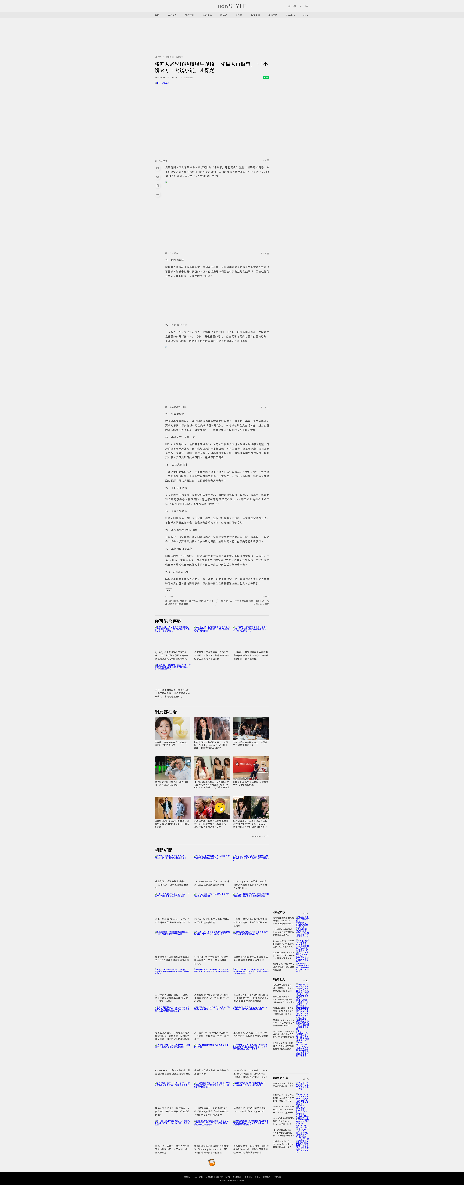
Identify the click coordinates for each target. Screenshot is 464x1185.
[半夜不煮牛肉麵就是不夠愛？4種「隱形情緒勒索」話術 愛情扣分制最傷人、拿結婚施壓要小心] (173, 676)
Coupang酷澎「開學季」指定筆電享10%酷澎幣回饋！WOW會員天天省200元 (250, 884)
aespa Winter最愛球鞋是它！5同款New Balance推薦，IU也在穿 (283, 1122)
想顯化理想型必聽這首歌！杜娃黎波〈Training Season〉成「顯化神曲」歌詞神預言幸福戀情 (211, 745)
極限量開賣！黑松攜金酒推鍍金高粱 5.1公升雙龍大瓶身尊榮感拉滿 (172, 958)
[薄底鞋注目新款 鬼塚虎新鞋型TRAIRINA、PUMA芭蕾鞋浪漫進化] (173, 867)
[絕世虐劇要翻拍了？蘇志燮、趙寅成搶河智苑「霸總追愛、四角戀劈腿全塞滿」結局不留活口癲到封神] (173, 1018)
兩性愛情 (170, 57)
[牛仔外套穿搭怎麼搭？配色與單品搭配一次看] (212, 1056)
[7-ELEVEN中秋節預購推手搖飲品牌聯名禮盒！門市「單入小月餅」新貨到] (212, 943)
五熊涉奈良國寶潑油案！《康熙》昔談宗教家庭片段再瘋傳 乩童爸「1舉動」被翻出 (172, 998)
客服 (201, 1177)
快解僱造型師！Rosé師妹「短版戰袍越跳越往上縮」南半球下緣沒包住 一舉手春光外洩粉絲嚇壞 (251, 1149)
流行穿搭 (189, 15)
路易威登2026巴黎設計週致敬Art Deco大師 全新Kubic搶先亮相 (250, 1110)
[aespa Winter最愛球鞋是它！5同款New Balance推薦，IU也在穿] (302, 1121)
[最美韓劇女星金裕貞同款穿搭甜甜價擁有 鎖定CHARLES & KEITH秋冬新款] (212, 980)
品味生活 (255, 15)
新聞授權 (209, 1177)
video (306, 15)
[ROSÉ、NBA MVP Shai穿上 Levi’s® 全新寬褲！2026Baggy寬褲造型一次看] (302, 1109)
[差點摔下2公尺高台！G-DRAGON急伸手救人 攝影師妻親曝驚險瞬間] (251, 1018)
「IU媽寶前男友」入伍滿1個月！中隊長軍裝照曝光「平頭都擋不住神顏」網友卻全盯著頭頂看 (211, 1111)
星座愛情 (272, 15)
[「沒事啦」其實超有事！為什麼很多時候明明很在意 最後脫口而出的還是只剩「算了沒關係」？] (251, 638)
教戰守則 (180, 57)
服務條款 (219, 1177)
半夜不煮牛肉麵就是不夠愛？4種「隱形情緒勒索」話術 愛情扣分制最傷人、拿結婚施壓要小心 (172, 693)
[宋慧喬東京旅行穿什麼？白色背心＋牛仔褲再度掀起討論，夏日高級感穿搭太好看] (302, 1144)
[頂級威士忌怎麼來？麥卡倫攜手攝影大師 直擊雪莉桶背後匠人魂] (251, 943)
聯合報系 (248, 1177)
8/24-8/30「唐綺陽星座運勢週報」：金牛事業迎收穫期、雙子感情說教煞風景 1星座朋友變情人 (171, 655)
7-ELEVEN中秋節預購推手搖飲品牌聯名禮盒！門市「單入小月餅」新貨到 (211, 960)
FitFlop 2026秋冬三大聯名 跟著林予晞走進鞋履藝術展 (250, 783)
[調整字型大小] (157, 194)
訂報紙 (257, 1177)
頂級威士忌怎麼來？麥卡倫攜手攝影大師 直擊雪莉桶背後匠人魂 (250, 958)
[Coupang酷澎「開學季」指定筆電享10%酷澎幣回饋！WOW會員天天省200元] (251, 867)
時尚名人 (172, 15)
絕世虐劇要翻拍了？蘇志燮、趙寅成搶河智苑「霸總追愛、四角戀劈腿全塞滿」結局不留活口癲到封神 (172, 1036)
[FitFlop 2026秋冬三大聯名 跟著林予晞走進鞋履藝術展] (212, 905)
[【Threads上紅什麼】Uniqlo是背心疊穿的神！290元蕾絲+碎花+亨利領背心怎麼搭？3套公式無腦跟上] (302, 1132)
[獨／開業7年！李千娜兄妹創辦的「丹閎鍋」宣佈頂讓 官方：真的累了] (212, 1018)
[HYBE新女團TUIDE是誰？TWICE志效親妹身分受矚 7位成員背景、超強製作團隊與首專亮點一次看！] (251, 1056)
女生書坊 (290, 15)
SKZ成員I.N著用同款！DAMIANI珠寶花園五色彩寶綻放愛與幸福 (211, 883)
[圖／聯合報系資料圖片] (217, 375)
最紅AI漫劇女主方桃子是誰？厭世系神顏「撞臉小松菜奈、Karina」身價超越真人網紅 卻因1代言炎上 (250, 824)
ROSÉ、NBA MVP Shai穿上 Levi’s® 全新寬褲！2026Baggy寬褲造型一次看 (284, 1111)
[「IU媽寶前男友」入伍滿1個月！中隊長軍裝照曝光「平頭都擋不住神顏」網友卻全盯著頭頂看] (212, 1094)
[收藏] (157, 185)
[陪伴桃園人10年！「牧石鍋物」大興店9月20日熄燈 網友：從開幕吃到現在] (173, 1094)
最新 (157, 15)
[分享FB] (157, 168)
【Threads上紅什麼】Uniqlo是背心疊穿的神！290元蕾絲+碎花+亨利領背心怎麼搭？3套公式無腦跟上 (212, 784)
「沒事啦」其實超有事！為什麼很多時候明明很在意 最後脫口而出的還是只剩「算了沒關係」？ (250, 655)
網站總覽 (277, 1177)
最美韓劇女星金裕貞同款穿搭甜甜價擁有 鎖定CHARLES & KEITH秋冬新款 (172, 824)
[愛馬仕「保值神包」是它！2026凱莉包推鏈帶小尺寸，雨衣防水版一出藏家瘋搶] (173, 1132)
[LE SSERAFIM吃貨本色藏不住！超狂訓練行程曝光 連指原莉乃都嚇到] (173, 1056)
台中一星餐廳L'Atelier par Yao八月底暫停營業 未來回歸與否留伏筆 (172, 921)
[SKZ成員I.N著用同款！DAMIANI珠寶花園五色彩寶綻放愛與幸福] (212, 867)
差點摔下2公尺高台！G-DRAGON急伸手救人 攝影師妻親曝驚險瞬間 (250, 1034)
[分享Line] (157, 177)
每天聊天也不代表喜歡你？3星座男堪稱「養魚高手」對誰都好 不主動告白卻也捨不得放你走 (211, 655)
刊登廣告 (187, 1177)
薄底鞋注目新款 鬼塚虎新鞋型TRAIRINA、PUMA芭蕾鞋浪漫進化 (171, 884)
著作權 (228, 1177)
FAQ (195, 1177)
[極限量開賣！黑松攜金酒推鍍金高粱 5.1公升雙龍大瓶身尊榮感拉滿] (173, 943)
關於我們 (267, 1177)
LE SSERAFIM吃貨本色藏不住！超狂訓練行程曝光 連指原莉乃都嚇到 (172, 1072)
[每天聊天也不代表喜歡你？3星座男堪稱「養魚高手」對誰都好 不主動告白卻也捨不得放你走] (212, 638)
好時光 (223, 15)
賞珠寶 (239, 15)
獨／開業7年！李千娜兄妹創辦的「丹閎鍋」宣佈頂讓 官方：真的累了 (211, 1036)
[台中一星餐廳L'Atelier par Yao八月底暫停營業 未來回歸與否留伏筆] (173, 905)
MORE (305, 913)
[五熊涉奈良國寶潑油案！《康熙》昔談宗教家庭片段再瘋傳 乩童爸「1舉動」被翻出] (173, 980)
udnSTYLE (159, 57)
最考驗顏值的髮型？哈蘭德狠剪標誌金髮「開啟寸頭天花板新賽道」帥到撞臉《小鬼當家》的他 (211, 824)
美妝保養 (207, 15)
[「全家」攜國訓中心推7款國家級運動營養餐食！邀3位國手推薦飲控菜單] (251, 905)
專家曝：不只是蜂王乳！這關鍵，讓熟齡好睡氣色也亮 (172, 744)
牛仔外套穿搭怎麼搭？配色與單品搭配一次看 (283, 1085)
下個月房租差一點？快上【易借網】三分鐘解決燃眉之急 (251, 744)
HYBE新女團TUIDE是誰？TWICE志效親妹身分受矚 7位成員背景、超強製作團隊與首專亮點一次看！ (250, 1073)
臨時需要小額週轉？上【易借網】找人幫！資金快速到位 (172, 783)
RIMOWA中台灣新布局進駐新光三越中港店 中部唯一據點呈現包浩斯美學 (283, 1099)
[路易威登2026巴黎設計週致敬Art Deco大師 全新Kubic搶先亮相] (251, 1094)
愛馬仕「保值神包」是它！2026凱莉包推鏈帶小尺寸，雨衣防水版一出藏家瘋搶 (172, 1149)
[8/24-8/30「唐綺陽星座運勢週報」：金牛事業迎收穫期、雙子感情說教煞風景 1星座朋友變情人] (173, 638)
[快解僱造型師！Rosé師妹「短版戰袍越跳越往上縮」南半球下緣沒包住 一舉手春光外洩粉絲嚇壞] (251, 1132)
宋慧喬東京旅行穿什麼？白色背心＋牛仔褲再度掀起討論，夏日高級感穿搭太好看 (283, 1145)
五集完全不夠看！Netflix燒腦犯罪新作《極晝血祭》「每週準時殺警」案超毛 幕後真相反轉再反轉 (250, 998)
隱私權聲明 (237, 1177)
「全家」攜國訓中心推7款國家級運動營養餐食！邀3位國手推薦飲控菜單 (250, 922)
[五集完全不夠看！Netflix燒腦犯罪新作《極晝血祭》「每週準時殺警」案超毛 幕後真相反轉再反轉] (251, 980)
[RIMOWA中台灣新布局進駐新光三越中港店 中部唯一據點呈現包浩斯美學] (302, 1097)
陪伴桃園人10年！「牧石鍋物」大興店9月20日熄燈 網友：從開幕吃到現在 (172, 1111)
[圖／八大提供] (212, 120)
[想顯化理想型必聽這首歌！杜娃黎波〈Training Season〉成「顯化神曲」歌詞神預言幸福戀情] (212, 1132)
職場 (168, 590)
